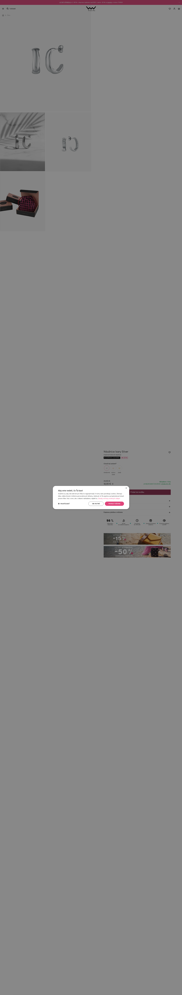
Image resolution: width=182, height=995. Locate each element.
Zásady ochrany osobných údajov (109, 498)
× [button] (126, 488)
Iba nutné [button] (96, 503)
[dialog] (91, 497)
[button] (64, 504)
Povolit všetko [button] (114, 503)
